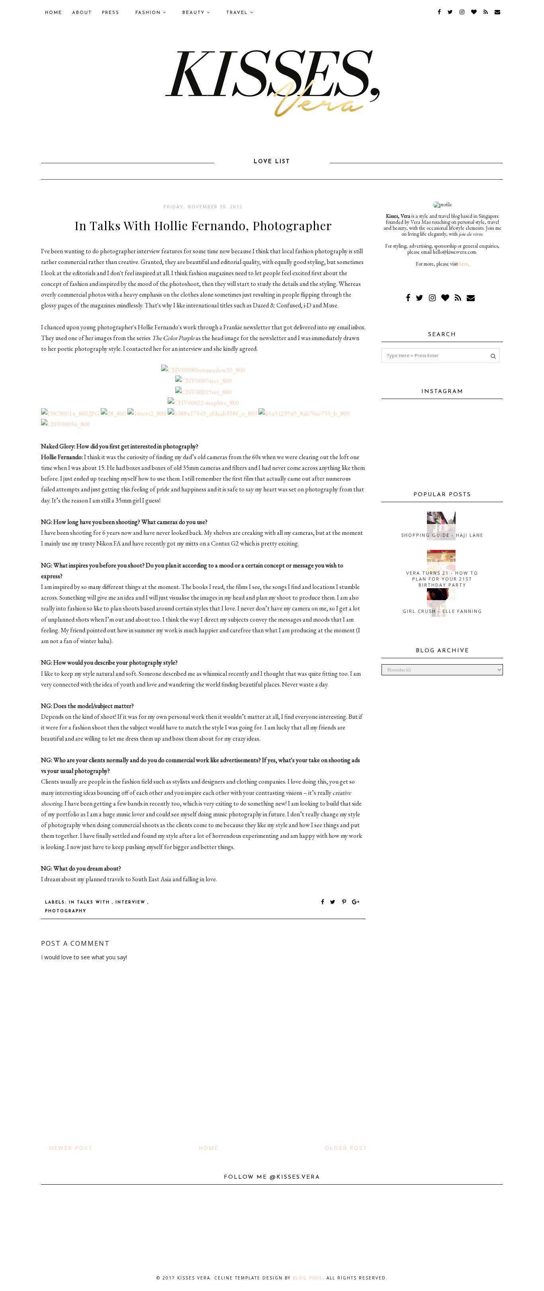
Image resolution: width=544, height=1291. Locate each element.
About (82, 13)
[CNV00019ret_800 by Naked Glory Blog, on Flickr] (203, 392)
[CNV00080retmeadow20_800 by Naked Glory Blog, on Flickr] (203, 370)
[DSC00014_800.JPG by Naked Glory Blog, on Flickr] (70, 413)
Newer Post (71, 1148)
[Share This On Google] (356, 903)
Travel (238, 13)
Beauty (194, 13)
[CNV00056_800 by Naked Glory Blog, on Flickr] (65, 424)
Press (110, 13)
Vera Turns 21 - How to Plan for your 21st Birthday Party (442, 579)
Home (53, 13)
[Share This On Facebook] (323, 903)
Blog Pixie (308, 1278)
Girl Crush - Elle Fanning (442, 611)
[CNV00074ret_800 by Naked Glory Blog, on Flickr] (203, 381)
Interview (131, 902)
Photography (65, 911)
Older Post (346, 1148)
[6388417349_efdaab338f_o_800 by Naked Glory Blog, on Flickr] (212, 413)
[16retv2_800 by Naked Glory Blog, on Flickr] (146, 413)
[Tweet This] (334, 903)
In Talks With (90, 902)
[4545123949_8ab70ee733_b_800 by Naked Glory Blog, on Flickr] (304, 413)
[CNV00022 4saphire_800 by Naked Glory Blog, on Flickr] (203, 403)
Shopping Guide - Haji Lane (442, 535)
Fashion (149, 13)
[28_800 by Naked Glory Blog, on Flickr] (113, 413)
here (463, 263)
